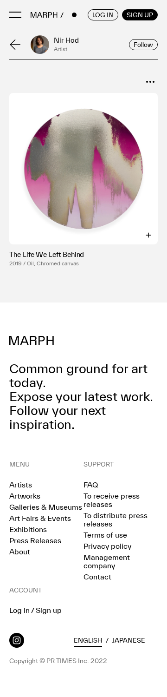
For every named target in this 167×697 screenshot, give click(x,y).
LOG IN (103, 15)
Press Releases (35, 540)
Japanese (128, 640)
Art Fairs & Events (40, 518)
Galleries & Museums (45, 507)
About (19, 551)
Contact (97, 576)
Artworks (24, 496)
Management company (107, 561)
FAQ (91, 484)
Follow (143, 44)
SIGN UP (140, 15)
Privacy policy (107, 546)
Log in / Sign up (35, 610)
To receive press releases (112, 500)
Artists (20, 484)
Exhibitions (28, 529)
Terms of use (105, 535)
